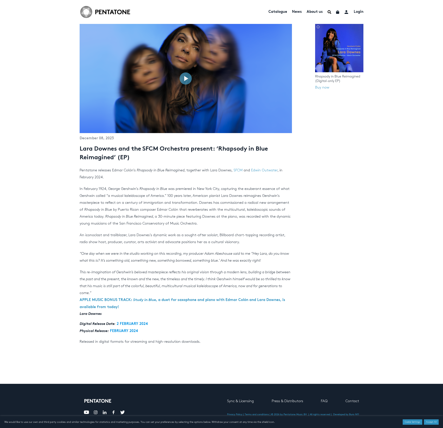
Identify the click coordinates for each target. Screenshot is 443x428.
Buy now (322, 87)
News (297, 12)
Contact (352, 401)
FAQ (324, 401)
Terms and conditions (257, 414)
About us (315, 12)
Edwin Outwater (264, 170)
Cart (338, 12)
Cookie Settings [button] (412, 422)
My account (347, 11)
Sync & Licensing (240, 401)
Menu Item (329, 12)
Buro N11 (354, 414)
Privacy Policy (234, 414)
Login (358, 12)
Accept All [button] (431, 422)
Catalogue (277, 12)
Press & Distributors (287, 401)
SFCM (238, 170)
